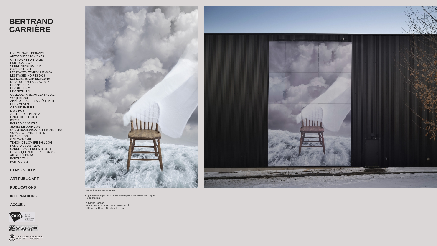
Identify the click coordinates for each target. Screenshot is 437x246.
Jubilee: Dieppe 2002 (25, 113)
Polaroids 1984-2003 (25, 145)
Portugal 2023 (21, 62)
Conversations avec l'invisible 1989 (37, 129)
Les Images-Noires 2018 (27, 75)
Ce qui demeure (22, 107)
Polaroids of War (24, 123)
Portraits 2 (19, 161)
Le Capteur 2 (20, 88)
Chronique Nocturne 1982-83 (32, 152)
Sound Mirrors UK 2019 (28, 66)
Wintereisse (19, 98)
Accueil (17, 205)
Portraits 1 (19, 158)
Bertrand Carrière (31, 25)
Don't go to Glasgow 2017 (29, 82)
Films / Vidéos (23, 170)
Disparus (17, 110)
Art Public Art (24, 179)
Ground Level (21, 69)
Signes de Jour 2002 (25, 126)
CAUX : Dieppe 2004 (23, 117)
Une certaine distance (27, 53)
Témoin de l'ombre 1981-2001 (31, 142)
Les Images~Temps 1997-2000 (31, 72)
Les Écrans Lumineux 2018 (30, 78)
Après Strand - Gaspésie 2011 (32, 101)
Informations (23, 196)
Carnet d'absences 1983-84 (30, 149)
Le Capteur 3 (20, 91)
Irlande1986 (19, 136)
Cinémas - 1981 (20, 139)
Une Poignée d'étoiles (27, 59)
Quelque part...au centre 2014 (33, 94)
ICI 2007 (15, 120)
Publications (23, 187)
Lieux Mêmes (19, 104)
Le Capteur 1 (20, 85)
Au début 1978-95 (22, 155)
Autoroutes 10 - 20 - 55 (27, 56)
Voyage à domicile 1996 (27, 133)
